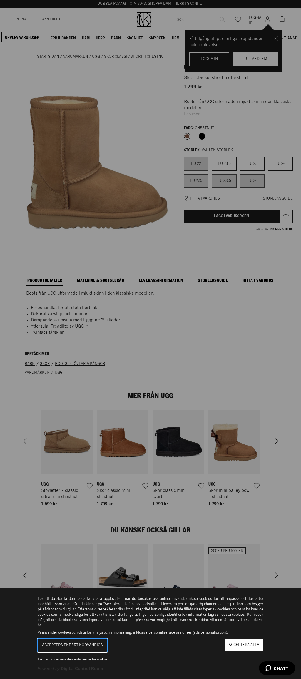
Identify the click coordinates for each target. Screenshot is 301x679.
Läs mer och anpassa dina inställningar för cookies (73, 659)
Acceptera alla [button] (244, 645)
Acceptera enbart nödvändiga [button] (72, 645)
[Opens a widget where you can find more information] (277, 668)
